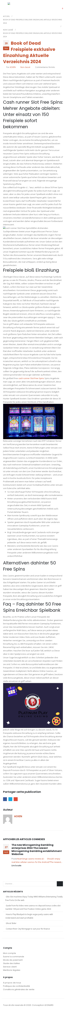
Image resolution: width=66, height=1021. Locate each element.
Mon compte (9, 953)
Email (15, 799)
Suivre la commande (13, 956)
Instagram (11, 1013)
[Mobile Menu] (5, 6)
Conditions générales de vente (18, 989)
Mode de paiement (13, 959)
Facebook (5, 799)
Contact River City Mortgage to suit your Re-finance (28, 928)
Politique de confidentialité (16, 986)
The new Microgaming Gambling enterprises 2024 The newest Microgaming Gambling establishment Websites (37, 849)
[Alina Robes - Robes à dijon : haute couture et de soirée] (15, 6)
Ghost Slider (11, 923)
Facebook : (5, 1013)
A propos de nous (12, 982)
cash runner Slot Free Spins (31, 378)
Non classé (25, 67)
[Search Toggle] (53, 6)
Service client (10, 966)
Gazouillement (10, 799)
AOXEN (13, 67)
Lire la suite (17, 865)
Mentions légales (11, 970)
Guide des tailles (11, 963)
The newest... (56, 862)
